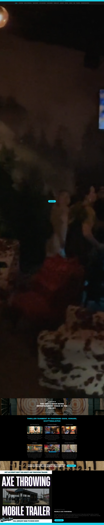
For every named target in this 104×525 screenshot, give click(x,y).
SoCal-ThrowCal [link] (28, 3)
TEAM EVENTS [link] (35, 3)
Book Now (52, 201)
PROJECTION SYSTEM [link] (85, 3)
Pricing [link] (66, 3)
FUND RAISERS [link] (49, 3)
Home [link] (16, 3)
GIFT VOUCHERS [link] (42, 3)
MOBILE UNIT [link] (56, 3)
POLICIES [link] (78, 3)
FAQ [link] (74, 3)
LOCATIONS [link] (21, 3)
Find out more (71, 465)
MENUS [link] (70, 3)
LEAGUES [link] (62, 3)
